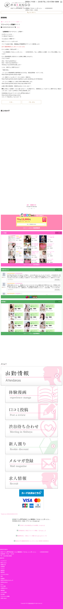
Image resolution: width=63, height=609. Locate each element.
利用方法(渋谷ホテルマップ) (7, 580)
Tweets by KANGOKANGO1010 (9, 514)
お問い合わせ (4, 598)
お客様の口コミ (4, 588)
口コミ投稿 (3, 586)
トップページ (4, 560)
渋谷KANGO (31, 603)
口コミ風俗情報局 (34, 228)
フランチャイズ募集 (5, 596)
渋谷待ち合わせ (4, 582)
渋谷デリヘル (26, 228)
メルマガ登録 (4, 592)
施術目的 (3, 572)
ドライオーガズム (5, 574)
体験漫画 (3, 590)
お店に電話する (32, 12)
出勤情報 (3, 566)
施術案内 (3, 570)
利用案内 (3, 578)
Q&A (2, 576)
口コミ (2, 584)
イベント (3, 568)
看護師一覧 (3, 564)
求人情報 (3, 594)
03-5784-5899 (7, 555)
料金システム (4, 562)
